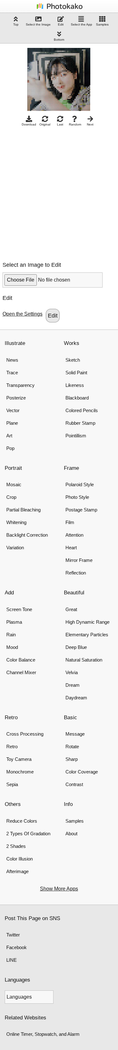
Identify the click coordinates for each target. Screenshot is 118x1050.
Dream (72, 685)
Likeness (74, 385)
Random (75, 124)
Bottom (59, 39)
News (12, 360)
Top (16, 24)
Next (90, 124)
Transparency (20, 385)
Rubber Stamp (80, 423)
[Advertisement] (59, 192)
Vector (13, 410)
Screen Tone (19, 609)
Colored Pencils (81, 410)
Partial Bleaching (23, 509)
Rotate (72, 746)
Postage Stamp (81, 509)
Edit (61, 24)
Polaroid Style (79, 484)
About (71, 833)
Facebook (16, 947)
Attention (74, 535)
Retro (12, 746)
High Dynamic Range (87, 622)
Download (29, 124)
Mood (12, 647)
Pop (10, 448)
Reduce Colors (21, 821)
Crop (11, 497)
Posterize (16, 397)
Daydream (76, 697)
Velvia (71, 672)
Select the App (81, 24)
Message (75, 734)
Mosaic (13, 484)
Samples (102, 24)
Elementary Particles (86, 634)
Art (9, 435)
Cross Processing (24, 734)
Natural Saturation (83, 659)
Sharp (71, 759)
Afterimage (17, 871)
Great (71, 609)
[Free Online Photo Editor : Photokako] (59, 8)
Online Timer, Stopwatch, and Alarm (43, 1034)
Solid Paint (76, 372)
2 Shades (16, 846)
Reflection (75, 572)
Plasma (14, 622)
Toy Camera (18, 759)
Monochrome (20, 771)
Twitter (13, 934)
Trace (12, 372)
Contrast (74, 784)
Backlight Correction (27, 535)
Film (69, 522)
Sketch (72, 360)
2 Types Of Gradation (28, 833)
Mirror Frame (79, 560)
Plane (12, 423)
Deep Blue (76, 647)
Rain (11, 634)
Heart (71, 547)
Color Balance (20, 659)
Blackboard (77, 397)
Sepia (12, 784)
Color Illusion (19, 858)
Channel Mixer (21, 672)
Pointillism (75, 435)
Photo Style (77, 497)
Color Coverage (81, 771)
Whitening (16, 522)
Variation (15, 547)
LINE (11, 960)
